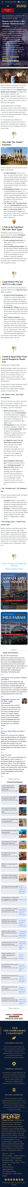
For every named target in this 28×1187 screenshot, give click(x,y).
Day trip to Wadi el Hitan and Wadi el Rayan (13, 732)
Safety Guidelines (16, 1158)
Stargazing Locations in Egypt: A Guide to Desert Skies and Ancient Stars (9, 932)
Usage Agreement (8, 1169)
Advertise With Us (8, 1167)
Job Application (7, 1173)
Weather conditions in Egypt (14, 569)
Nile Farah (14, 617)
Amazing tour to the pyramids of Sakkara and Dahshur (14, 678)
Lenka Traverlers (6, 755)
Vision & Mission (7, 1156)
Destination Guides (19, 15)
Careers (4, 1176)
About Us (5, 1153)
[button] (8, 6)
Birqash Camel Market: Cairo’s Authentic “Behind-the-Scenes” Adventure (8, 955)
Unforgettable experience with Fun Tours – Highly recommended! (10, 701)
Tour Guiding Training (9, 1171)
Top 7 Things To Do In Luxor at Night (10, 886)
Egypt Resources (10, 15)
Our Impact (5, 1158)
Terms (23, 1162)
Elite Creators (18, 1173)
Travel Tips (18, 1160)
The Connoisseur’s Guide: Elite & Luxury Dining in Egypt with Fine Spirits (9, 809)
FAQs (9, 1164)
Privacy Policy (15, 1162)
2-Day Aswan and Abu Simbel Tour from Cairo (13, 588)
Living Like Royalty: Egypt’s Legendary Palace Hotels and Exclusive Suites (8, 787)
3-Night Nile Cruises (10, 641)
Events (4, 1164)
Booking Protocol (7, 1160)
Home (3, 15)
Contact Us (5, 1162)
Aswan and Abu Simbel (14, 580)
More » (2, 674)
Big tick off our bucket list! (9, 655)
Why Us (11, 1153)
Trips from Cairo (9, 607)
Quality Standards (19, 1156)
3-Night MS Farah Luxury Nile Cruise (12, 623)
